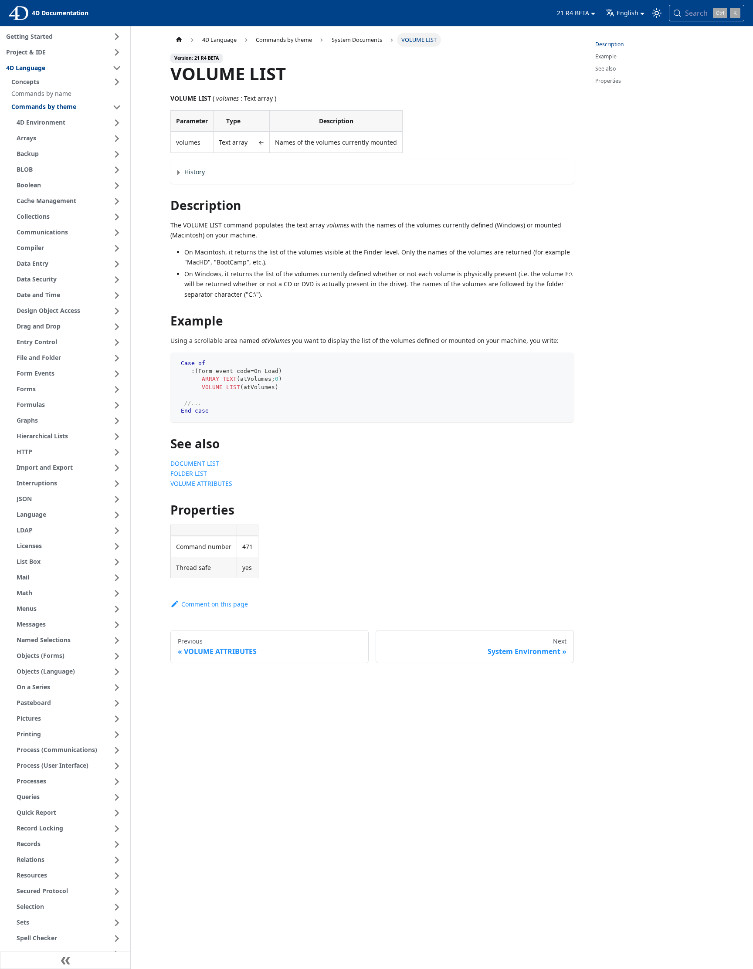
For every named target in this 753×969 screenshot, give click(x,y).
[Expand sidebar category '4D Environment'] (116, 123)
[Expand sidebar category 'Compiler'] (116, 248)
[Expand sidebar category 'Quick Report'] (116, 813)
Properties (608, 81)
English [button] (627, 13)
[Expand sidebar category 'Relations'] (116, 860)
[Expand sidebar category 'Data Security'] (116, 280)
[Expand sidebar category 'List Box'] (116, 562)
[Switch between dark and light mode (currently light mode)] (657, 13)
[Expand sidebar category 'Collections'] (116, 217)
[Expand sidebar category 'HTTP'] (116, 452)
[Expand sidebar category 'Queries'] (116, 797)
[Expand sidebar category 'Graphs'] (116, 421)
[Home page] (178, 40)
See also (605, 68)
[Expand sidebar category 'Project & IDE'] (116, 52)
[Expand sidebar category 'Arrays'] (116, 139)
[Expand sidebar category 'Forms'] (116, 389)
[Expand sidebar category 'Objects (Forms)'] (116, 656)
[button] (67, 82)
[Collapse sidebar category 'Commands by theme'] (116, 107)
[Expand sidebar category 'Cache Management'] (116, 201)
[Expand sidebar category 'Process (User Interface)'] (116, 766)
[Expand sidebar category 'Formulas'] (116, 405)
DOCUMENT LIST (194, 463)
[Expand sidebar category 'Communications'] (116, 233)
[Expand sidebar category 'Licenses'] (116, 546)
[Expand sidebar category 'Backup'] (116, 154)
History (194, 172)
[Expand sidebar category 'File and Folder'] (116, 358)
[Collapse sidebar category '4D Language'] (116, 68)
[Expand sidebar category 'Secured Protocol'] (116, 891)
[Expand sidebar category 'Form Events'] (116, 374)
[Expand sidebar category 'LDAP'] (116, 531)
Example (606, 56)
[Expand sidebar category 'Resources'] (116, 876)
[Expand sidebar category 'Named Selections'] (116, 640)
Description (609, 44)
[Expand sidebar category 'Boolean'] (116, 186)
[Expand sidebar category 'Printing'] (116, 735)
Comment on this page (214, 604)
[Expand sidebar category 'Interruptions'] (116, 484)
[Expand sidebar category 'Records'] (116, 844)
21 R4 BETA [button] (573, 13)
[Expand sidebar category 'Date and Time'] (116, 295)
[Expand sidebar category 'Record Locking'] (116, 829)
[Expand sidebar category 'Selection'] (116, 907)
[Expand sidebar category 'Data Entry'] (116, 264)
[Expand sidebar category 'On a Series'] (116, 688)
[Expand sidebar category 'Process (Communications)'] (116, 750)
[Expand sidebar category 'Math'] (116, 593)
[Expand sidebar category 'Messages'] (116, 625)
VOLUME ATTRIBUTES (201, 483)
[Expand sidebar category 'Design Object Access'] (116, 311)
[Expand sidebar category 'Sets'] (116, 923)
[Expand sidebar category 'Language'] (116, 515)
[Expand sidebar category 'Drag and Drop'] (116, 327)
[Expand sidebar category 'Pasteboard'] (116, 703)
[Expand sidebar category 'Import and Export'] (116, 468)
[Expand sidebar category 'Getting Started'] (116, 37)
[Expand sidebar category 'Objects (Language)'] (116, 672)
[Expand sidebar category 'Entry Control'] (116, 342)
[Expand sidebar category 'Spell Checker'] (116, 938)
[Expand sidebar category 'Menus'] (116, 609)
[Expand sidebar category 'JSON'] (116, 499)
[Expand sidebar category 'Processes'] (116, 782)
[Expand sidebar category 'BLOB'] (116, 170)
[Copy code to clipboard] (563, 363)
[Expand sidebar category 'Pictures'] (116, 719)
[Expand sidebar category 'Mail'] (116, 578)
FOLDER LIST (188, 473)
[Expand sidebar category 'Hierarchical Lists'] (116, 437)
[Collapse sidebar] (65, 960)
